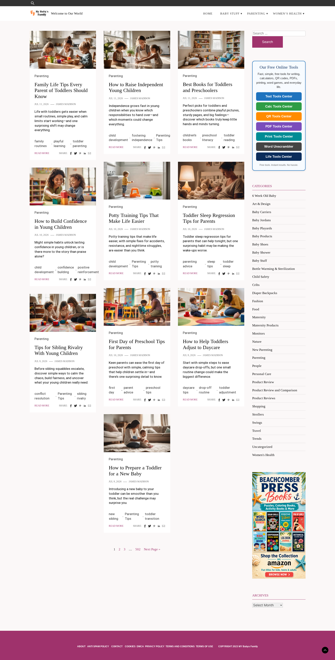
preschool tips (153, 390)
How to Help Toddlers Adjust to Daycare (205, 344)
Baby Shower (261, 252)
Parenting (256, 13)
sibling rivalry (81, 396)
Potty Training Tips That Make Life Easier (134, 218)
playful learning (59, 143)
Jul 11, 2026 (42, 104)
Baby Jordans (261, 220)
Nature (257, 341)
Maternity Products (265, 325)
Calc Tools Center (279, 106)
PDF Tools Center (278, 126)
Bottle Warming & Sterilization (273, 269)
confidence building (66, 269)
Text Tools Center (278, 96)
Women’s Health (287, 13)
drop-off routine (205, 390)
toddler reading (229, 137)
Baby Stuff (229, 13)
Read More (42, 153)
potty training (156, 264)
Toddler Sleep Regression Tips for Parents (209, 218)
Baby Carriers (261, 212)
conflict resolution (42, 396)
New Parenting (262, 350)
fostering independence (142, 137)
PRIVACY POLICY (154, 646)
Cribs (256, 285)
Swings (257, 422)
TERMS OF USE (204, 646)
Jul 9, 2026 (189, 355)
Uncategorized (262, 447)
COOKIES (130, 646)
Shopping (258, 406)
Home (207, 13)
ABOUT (81, 646)
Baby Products (262, 236)
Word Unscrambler (278, 146)
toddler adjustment (227, 390)
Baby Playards (262, 228)
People (257, 366)
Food (255, 309)
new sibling (113, 516)
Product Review (263, 382)
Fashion (257, 301)
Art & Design (261, 204)
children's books (189, 137)
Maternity (259, 317)
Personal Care (261, 374)
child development (118, 137)
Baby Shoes (260, 244)
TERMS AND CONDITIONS (180, 646)
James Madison (66, 104)
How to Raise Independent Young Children (136, 87)
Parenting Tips (163, 137)
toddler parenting (80, 143)
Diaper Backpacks (264, 293)
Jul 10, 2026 (116, 229)
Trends (257, 439)
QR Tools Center (279, 116)
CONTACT (117, 646)
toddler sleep (228, 264)
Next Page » (152, 549)
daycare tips (188, 390)
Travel (256, 431)
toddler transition (152, 516)
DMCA (140, 646)
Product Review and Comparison (274, 390)
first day (112, 390)
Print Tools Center (279, 136)
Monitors (258, 333)
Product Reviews (263, 398)
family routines (41, 143)
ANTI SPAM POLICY (98, 646)
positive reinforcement (88, 269)
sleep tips (211, 264)
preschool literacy (209, 137)
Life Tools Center (279, 156)
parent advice (128, 390)
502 (138, 549)
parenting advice (190, 264)
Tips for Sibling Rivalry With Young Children (59, 350)
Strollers (258, 414)
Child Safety (260, 277)
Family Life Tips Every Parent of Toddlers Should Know (61, 90)
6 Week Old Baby (264, 196)
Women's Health (263, 455)
